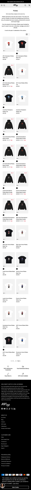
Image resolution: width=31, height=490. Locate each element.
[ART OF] (15, 5)
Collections (3, 426)
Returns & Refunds (5, 459)
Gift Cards (3, 424)
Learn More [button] (16, 483)
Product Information (6, 428)
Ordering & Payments (6, 461)
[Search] (5, 5)
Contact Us (3, 441)
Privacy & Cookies (5, 465)
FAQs (2, 437)
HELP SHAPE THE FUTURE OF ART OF (15, 1)
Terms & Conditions (5, 463)
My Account (4, 443)
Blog (2, 419)
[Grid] (27, 34)
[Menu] (1, 5)
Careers (3, 421)
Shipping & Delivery (5, 457)
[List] (29, 34)
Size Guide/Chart (5, 439)
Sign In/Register (5, 446)
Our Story (3, 417)
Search (2, 448)
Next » (19, 361)
